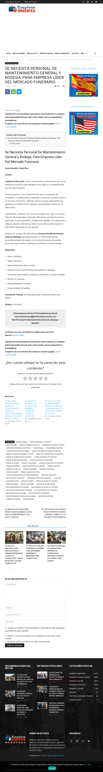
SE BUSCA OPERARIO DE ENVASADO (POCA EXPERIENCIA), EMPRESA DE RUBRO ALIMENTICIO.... (56, 707)
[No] (100, 766)
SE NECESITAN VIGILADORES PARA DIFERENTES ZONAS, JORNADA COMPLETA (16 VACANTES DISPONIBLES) (53, 513)
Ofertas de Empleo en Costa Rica (46, 481)
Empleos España (19, 53)
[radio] (25, 379)
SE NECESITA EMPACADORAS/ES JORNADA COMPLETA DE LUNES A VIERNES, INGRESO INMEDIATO (57, 691)
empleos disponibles (30, 469)
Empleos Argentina (62, 53)
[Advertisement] (68, 9)
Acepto (52, 768)
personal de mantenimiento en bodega (19, 490)
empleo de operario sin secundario (41, 460)
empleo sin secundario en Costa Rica (51, 463)
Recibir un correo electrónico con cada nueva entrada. (29, 641)
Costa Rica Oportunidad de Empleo (17, 451)
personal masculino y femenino (39, 493)
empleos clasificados (13, 466)
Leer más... (88, 764)
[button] (95, 53)
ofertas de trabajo (12, 484)
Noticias (75, 53)
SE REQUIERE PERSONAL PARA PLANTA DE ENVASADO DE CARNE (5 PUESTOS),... (25, 710)
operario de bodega (27, 484)
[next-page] (10, 568)
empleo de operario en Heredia (16, 460)
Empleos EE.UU (32, 53)
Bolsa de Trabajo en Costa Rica (30, 445)
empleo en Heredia (12, 463)
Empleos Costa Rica (18, 60)
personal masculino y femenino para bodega (21, 496)
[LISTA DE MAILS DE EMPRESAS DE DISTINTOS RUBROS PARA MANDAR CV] (42, 675)
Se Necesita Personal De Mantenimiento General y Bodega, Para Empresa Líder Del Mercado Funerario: (34, 139)
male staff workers (12, 481)
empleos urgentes (12, 472)
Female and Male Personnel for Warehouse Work (22, 475)
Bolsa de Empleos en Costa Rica (40, 442)
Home (8, 53)
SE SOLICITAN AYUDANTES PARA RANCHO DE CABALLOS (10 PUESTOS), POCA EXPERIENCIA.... (25, 679)
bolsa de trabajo (11, 445)
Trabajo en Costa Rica (13, 499)
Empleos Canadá (46, 53)
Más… (83, 53)
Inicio (7, 60)
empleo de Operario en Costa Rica (45, 457)
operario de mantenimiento (46, 484)
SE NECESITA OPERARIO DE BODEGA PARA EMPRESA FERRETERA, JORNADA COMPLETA (31, 408)
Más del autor (33, 526)
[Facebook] (84, 2)
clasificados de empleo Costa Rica (53, 445)
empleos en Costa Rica (46, 469)
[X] (92, 2)
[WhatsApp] (13, 91)
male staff (57, 478)
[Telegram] (19, 91)
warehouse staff (28, 499)
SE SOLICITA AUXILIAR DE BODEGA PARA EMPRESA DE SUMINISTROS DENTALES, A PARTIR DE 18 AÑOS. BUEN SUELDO (56, 553)
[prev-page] (6, 568)
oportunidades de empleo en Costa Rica (44, 487)
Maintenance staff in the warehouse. (39, 478)
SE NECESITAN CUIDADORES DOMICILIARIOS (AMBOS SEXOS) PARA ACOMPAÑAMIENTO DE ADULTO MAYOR (18, 513)
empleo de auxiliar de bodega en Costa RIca (46, 451)
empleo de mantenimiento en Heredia (18, 457)
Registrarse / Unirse (30, 2)
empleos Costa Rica (54, 466)
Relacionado (15, 143)
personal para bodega (45, 496)
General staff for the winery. (15, 478)
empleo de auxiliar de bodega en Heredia (19, 454)
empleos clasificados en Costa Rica (33, 466)
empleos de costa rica (13, 469)
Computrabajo (38, 448)
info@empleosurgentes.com (52, 755)
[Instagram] (88, 2)
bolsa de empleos (22, 442)
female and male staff (48, 475)
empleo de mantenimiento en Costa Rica (49, 454)
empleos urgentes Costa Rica (30, 472)
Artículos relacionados (16, 526)
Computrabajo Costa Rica (54, 448)
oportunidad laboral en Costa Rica (17, 487)
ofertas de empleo (27, 481)
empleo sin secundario (28, 463)
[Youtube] (96, 2)
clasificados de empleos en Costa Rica (18, 448)
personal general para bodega (16, 493)
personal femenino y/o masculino (46, 490)
